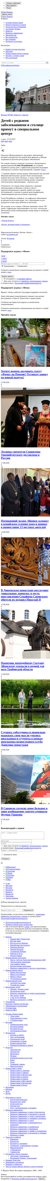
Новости (9, 31)
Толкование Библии (18, 951)
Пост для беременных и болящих (23, 1108)
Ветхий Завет (15, 941)
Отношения (10, 1002)
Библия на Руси (16, 954)
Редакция (10, 238)
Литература (14, 1052)
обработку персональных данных (34, 281)
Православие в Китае (18, 1085)
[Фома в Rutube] (9, 877)
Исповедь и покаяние (18, 1144)
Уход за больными (17, 1037)
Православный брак (18, 1043)
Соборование (15, 1150)
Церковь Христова (13, 1160)
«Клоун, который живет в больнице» (15, 224)
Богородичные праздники (20, 966)
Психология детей (17, 991)
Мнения (9, 1089)
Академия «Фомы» (13, 29)
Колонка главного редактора (17, 1004)
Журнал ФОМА (7, 115)
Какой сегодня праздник (15, 49)
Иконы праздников (17, 975)
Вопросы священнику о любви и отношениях (28, 1131)
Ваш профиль (11, 5)
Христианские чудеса (18, 1018)
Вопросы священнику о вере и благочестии (27, 1112)
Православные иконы (14, 970)
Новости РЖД (11, 1010)
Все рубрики (11, 39)
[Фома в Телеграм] (10, 871)
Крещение (14, 1139)
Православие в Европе (19, 1079)
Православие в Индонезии (20, 1083)
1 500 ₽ (4, 259)
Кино (12, 1060)
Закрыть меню (7, 14)
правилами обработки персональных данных (23, 915)
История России (16, 1029)
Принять (42, 1179)
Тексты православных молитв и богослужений (24, 1167)
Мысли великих (16, 1066)
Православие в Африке (19, 1073)
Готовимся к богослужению (17, 1154)
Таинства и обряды (13, 1137)
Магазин (9, 886)
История (9, 1022)
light (2, 141)
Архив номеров (12, 898)
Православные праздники (16, 958)
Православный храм (14, 981)
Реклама (9, 888)
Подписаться (28, 910)
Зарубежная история (18, 1031)
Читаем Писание (16, 949)
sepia (10, 141)
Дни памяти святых (18, 964)
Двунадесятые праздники (20, 962)
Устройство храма (17, 985)
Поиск (9, 8)
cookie (26, 927)
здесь (9, 272)
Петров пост (15, 1106)
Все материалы (12, 37)
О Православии (16, 1020)
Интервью (10, 1087)
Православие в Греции (19, 1077)
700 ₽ (3, 256)
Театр (12, 1062)
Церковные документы (15, 1162)
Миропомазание (16, 1148)
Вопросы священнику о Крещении (24, 1129)
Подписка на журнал (14, 41)
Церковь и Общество (14, 1164)
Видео (8, 1094)
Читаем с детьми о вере (15, 56)
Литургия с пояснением (19, 1156)
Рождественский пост (19, 1100)
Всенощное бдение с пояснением (23, 1158)
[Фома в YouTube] (10, 875)
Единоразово (9, 266)
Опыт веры (14, 1016)
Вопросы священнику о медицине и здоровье (28, 1133)
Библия (8, 937)
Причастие (14, 1141)
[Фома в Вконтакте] (11, 867)
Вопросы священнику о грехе (22, 1120)
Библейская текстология (20, 945)
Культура (9, 1047)
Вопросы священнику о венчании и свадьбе (27, 1114)
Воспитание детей (13, 987)
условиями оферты (24, 279)
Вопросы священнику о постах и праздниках (28, 968)
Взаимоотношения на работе (21, 1045)
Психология (10, 1033)
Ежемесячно (22, 266)
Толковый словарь (17, 1064)
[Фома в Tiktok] (9, 873)
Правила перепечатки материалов (19, 925)
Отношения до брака (18, 1041)
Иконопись (14, 1054)
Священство (15, 1152)
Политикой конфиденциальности (28, 283)
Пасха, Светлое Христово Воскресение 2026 (28, 960)
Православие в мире (14, 1068)
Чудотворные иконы (18, 979)
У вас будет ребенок (18, 998)
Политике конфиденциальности (24, 1179)
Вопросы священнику (14, 33)
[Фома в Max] (8, 880)
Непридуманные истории (16, 25)
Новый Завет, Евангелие (20, 939)
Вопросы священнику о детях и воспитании (27, 993)
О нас (8, 884)
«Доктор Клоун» (7, 221)
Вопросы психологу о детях (21, 1000)
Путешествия (11, 1008)
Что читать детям (17, 995)
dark (6, 141)
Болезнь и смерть (17, 1035)
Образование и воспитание (16, 1006)
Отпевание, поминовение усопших (24, 1146)
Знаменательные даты (19, 1024)
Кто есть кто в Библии (19, 943)
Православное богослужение (17, 54)
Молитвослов (11, 35)
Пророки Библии (17, 947)
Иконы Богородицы (18, 972)
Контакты (9, 890)
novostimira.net (12, 234)
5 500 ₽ (4, 261)
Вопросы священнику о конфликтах (24, 1127)
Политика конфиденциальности (18, 922)
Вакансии (9, 894)
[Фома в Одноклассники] (13, 869)
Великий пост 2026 (18, 1102)
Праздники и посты (13, 1097)
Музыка (13, 1056)
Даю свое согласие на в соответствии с (24, 282)
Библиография (16, 956)
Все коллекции (11, 58)
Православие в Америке (20, 1071)
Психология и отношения (16, 27)
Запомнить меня (10, 855)
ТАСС (43, 170)
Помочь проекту (7, 276)
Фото (8, 1091)
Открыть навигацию (13, 3)
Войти (16, 65)
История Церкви (16, 1027)
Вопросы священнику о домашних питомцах (28, 1118)
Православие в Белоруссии (21, 1075)
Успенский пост (16, 1104)
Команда (9, 892)
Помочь (10, 12)
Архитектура (15, 1050)
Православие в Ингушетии (21, 1081)
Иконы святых (16, 977)
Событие (24, 115)
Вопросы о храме (17, 1135)
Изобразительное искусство (21, 1058)
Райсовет (9, 51)
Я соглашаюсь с (18, 279)
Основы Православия (14, 23)
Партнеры (10, 896)
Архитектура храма (18, 983)
